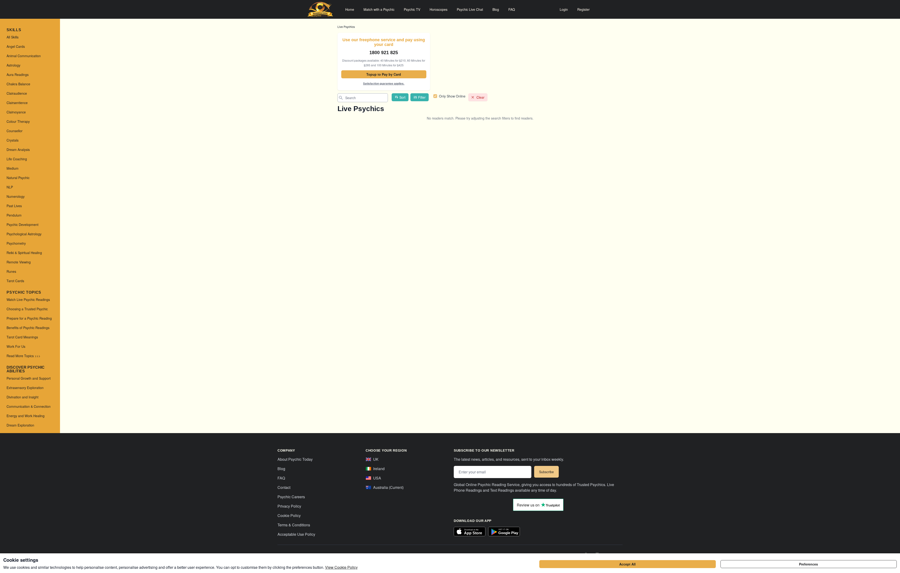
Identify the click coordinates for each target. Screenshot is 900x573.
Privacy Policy (289, 506)
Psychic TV (412, 9)
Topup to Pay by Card (383, 74)
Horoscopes (438, 9)
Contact (284, 487)
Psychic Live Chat (470, 9)
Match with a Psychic (379, 9)
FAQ (511, 9)
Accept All (627, 564)
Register (583, 9)
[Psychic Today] (320, 9)
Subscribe (546, 471)
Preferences (808, 564)
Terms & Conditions (294, 525)
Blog (495, 9)
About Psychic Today (295, 459)
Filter (422, 97)
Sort (402, 97)
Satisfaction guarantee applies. (383, 83)
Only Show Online (452, 96)
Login (564, 9)
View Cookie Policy (341, 567)
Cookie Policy (289, 515)
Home (349, 9)
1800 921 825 (383, 52)
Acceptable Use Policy (296, 534)
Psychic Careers (291, 496)
